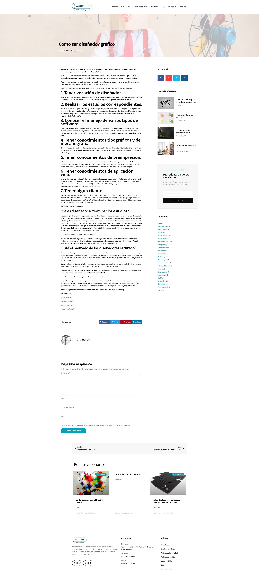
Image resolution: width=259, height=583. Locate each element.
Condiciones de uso (168, 549)
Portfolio (154, 7)
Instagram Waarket (67, 309)
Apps (159, 223)
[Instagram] (85, 562)
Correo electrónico (67, 407)
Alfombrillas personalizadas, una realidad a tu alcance (166, 501)
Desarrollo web (163, 229)
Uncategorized (163, 287)
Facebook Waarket (67, 301)
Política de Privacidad (169, 553)
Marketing (161, 257)
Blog (163, 7)
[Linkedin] (90, 562)
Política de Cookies (168, 557)
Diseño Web (125, 7)
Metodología (162, 260)
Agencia (115, 7)
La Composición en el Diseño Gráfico (89, 501)
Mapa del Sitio (166, 561)
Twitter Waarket (66, 297)
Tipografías (161, 284)
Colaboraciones (163, 226)
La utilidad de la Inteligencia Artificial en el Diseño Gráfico (186, 101)
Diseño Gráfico (163, 235)
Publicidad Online (164, 266)
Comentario (65, 373)
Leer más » (79, 508)
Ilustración (161, 250)
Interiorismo (162, 254)
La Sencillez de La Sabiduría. (128, 474)
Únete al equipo (167, 569)
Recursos (161, 269)
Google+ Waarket (67, 305)
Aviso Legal (165, 544)
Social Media (162, 275)
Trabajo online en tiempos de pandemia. (186, 146)
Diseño (160, 232)
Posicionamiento (163, 263)
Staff (159, 278)
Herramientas (162, 247)
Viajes (160, 290)
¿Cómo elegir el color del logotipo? (184, 116)
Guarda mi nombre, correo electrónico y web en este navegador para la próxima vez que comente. (96, 425)
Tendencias (161, 281)
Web (62, 416)
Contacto (182, 7)
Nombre (64, 398)
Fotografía (161, 244)
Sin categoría (162, 272)
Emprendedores (163, 241)
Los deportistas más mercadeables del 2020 (184, 131)
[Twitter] (79, 562)
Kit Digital (172, 7)
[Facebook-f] (74, 562)
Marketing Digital (141, 7)
